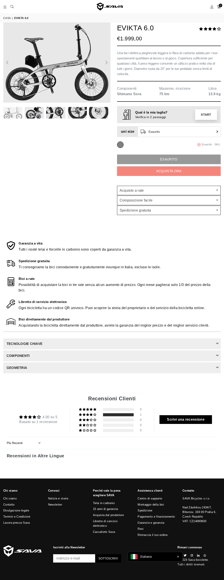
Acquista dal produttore (108, 515)
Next (106, 62)
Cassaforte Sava (104, 532)
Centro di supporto (150, 498)
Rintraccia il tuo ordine (153, 535)
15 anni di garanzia (105, 509)
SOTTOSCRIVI (108, 558)
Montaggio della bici (151, 504)
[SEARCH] (12, 6)
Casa (7, 18)
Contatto (9, 504)
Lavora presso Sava (16, 522)
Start (206, 114)
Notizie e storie (58, 498)
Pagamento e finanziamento (156, 516)
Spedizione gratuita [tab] (135, 210)
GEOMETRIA (17, 368)
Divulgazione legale (16, 510)
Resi (141, 528)
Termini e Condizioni (16, 516)
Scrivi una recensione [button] (186, 419)
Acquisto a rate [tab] (132, 190)
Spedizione (145, 510)
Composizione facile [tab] (136, 200)
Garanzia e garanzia (151, 522)
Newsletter (55, 504)
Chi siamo (10, 498)
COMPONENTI (18, 356)
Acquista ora (169, 171)
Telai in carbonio (104, 503)
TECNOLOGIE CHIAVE (24, 344)
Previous (7, 62)
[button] (210, 29)
